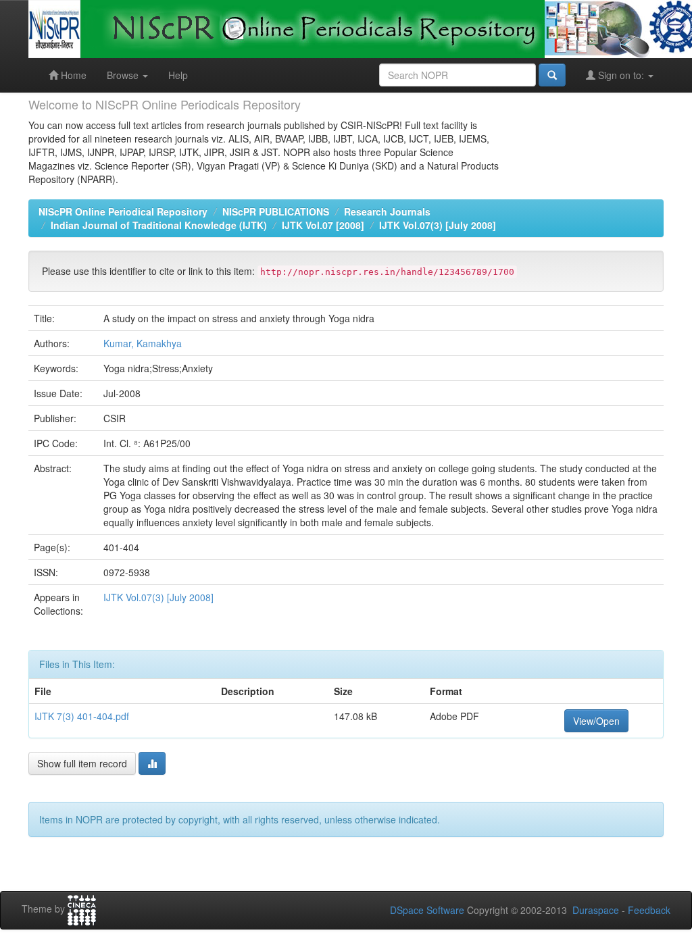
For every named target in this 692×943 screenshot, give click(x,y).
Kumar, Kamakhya (142, 343)
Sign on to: (621, 75)
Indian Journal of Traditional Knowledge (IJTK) (159, 225)
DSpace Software (427, 910)
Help (178, 75)
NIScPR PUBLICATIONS (275, 211)
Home (72, 75)
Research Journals (387, 211)
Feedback (649, 910)
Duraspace (595, 910)
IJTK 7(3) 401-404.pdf (81, 716)
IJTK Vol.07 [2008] (323, 225)
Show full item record (82, 763)
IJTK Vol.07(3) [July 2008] (437, 225)
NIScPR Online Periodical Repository (123, 211)
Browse (124, 75)
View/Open (596, 721)
